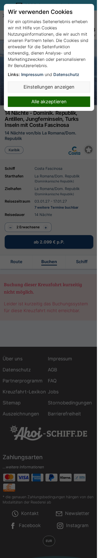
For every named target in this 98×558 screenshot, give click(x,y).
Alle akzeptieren (49, 101)
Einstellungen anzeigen (49, 87)
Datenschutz (66, 74)
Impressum (32, 74)
